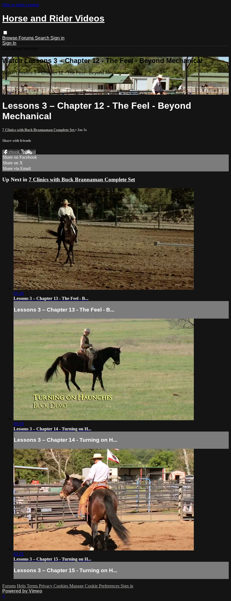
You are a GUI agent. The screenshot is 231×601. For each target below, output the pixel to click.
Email (30, 151)
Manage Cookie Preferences (95, 585)
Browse (10, 38)
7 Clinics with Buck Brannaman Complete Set (38, 130)
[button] (5, 32)
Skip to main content (20, 4)
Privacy (46, 585)
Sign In (9, 43)
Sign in (57, 38)
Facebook (11, 151)
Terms (33, 585)
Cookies (61, 585)
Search (42, 38)
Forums (27, 38)
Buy (6, 82)
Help (22, 585)
